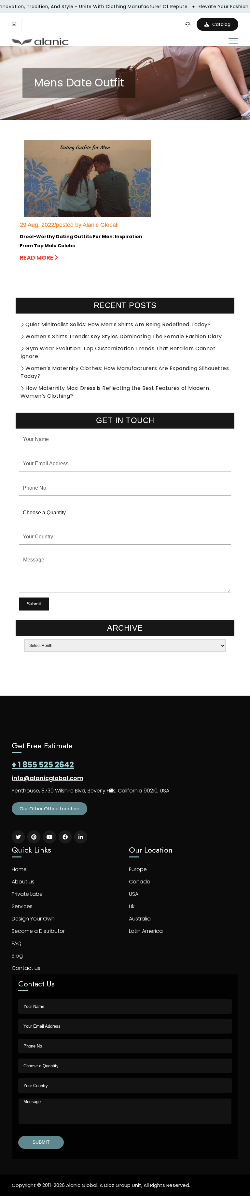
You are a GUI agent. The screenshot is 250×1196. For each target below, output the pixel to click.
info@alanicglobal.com (47, 778)
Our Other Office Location (49, 808)
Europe (138, 869)
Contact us (26, 968)
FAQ (16, 943)
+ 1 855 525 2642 (43, 764)
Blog (17, 955)
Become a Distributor (38, 931)
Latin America (146, 931)
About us (23, 881)
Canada (139, 881)
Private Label (28, 894)
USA (133, 894)
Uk (131, 906)
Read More (37, 257)
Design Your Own (33, 918)
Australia (140, 918)
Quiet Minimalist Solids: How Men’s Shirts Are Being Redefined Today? (118, 324)
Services (22, 906)
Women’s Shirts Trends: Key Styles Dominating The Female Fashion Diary (123, 336)
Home (19, 869)
